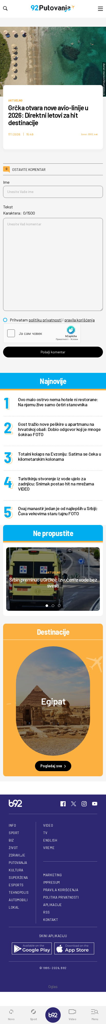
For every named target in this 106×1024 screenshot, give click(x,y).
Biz (11, 840)
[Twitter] (73, 803)
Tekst (8, 206)
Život (13, 848)
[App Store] (74, 949)
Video (48, 825)
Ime (6, 182)
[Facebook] (63, 803)
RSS (46, 912)
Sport (14, 833)
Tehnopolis (19, 892)
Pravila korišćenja (60, 890)
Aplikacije (52, 905)
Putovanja (18, 863)
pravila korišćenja (79, 319)
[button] (47, 605)
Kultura (16, 870)
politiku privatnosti (45, 319)
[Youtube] (94, 803)
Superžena (18, 877)
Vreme (49, 848)
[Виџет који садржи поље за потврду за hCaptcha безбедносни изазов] (42, 333)
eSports (16, 885)
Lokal (14, 907)
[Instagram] (84, 803)
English (50, 840)
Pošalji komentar (53, 352)
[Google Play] (32, 949)
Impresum (51, 882)
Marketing (52, 875)
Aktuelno (15, 100)
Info (12, 825)
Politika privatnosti (61, 897)
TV (45, 833)
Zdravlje (17, 855)
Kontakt (50, 920)
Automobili (18, 900)
